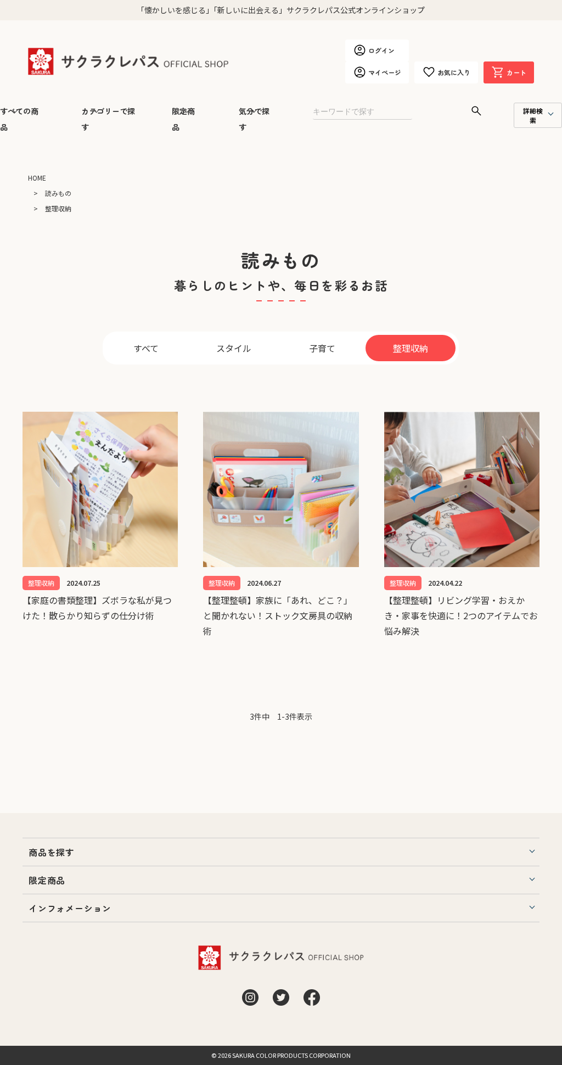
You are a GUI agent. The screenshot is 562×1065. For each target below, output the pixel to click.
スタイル (233, 348)
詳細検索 (533, 115)
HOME (37, 177)
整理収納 (410, 348)
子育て (322, 348)
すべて (146, 348)
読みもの (58, 193)
